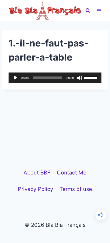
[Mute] (79, 77)
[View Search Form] (88, 10)
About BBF (36, 172)
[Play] (15, 77)
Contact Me (72, 172)
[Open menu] (99, 10)
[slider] (91, 77)
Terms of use (76, 189)
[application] (55, 78)
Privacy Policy (35, 189)
